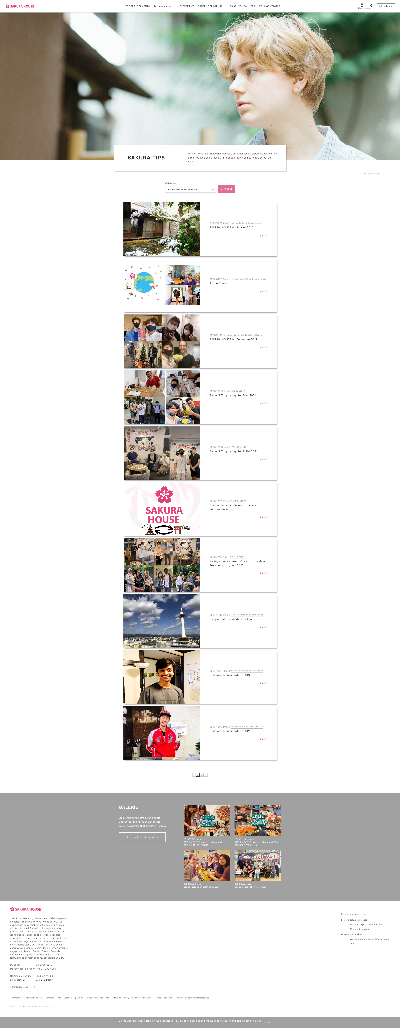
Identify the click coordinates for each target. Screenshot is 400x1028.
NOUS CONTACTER (269, 6)
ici (259, 1020)
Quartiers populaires (351, 934)
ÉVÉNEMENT (187, 6)
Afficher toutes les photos (142, 837)
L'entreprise (15, 998)
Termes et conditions (163, 998)
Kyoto (352, 943)
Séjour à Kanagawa (359, 929)
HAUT (363, 174)
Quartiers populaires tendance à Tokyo (370, 939)
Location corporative (73, 998)
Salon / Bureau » (45, 979)
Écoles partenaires (94, 998)
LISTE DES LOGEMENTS (137, 6)
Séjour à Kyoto (375, 924)
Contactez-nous (20, 987)
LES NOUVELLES (238, 6)
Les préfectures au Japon (354, 920)
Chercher (226, 188)
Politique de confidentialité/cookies (193, 998)
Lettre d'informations (141, 998)
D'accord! (267, 1022)
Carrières (49, 998)
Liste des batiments (33, 998)
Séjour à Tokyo (357, 924)
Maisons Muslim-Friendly (117, 998)
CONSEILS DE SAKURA (210, 6)
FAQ (253, 6)
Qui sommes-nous (164, 6)
